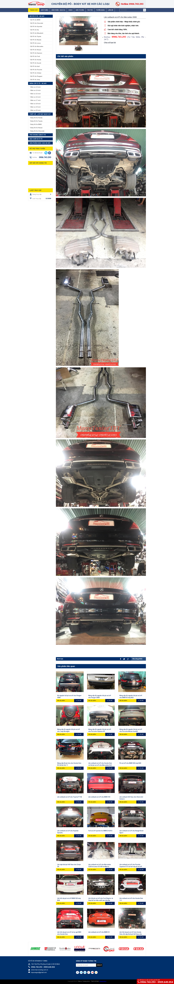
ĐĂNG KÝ (99, 965)
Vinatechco (102, 981)
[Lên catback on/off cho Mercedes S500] (78, 48)
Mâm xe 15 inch (35, 93)
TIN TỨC (90, 10)
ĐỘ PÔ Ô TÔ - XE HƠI (37, 16)
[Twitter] (124, 659)
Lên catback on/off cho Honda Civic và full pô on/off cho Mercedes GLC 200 (100, 765)
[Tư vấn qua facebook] (49, 152)
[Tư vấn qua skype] (46, 152)
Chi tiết (79, 700)
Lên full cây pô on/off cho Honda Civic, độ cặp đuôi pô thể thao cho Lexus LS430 (130, 934)
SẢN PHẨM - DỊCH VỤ (58, 10)
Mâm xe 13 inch (35, 87)
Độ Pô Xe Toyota (35, 36)
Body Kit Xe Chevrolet (37, 131)
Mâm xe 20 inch (35, 110)
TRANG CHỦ (34, 10)
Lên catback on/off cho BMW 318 (99, 797)
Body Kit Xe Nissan (36, 127)
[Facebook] (120, 659)
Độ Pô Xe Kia (34, 30)
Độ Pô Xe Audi (35, 66)
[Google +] (128, 659)
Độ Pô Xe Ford (35, 56)
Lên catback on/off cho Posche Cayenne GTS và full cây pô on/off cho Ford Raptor (130, 866)
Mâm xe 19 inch (35, 107)
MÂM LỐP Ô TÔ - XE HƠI (38, 83)
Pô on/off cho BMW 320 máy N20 (130, 763)
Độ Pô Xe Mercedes (36, 46)
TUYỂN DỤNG (100, 10)
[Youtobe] (92, 972)
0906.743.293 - (149, 982)
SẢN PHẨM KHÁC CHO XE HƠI (40, 143)
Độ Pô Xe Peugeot (36, 76)
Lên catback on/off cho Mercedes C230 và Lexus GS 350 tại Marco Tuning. (99, 866)
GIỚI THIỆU (44, 10)
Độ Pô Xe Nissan (35, 49)
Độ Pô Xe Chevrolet (36, 23)
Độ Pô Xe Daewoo (36, 53)
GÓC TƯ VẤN (80, 10)
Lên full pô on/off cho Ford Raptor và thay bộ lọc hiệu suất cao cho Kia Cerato (100, 900)
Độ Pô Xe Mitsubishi (36, 33)
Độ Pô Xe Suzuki (35, 63)
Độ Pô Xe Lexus (35, 43)
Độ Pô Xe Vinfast (35, 73)
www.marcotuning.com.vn (39, 970)
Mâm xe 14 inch (35, 90)
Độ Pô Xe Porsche (36, 69)
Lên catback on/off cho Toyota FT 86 (69, 797)
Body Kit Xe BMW (36, 124)
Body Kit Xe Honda (36, 117)
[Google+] (88, 972)
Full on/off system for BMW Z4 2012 (100, 831)
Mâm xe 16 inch (35, 97)
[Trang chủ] (36, 3)
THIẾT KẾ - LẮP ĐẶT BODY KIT (40, 114)
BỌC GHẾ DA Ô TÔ (36, 139)
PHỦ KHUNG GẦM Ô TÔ (38, 135)
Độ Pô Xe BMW (35, 20)
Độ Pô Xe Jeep (35, 79)
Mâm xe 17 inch (35, 100)
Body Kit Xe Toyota (36, 121)
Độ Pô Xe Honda (35, 59)
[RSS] (96, 972)
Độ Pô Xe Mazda (35, 40)
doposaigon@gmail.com (39, 972)
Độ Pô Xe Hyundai (36, 26)
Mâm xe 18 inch (35, 103)
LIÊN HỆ (110, 10)
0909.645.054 (165, 982)
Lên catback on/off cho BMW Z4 (98, 932)
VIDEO (70, 10)
